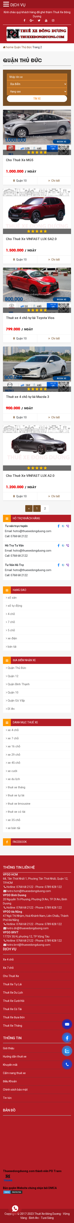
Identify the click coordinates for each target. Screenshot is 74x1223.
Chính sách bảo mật (15, 1089)
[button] (6, 4)
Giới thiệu (8, 1048)
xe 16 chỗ (13, 746)
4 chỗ (11, 614)
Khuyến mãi (10, 1064)
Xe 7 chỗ (8, 967)
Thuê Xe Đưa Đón (14, 1017)
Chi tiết (55, 180)
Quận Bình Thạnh (18, 684)
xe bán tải (13, 828)
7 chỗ (11, 622)
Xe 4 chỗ (8, 959)
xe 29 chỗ (13, 754)
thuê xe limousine (18, 803)
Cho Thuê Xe (11, 976)
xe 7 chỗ (13, 738)
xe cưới (12, 771)
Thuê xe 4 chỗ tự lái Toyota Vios (30, 318)
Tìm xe (37, 98)
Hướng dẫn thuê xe (14, 1056)
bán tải (11, 646)
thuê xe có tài (16, 811)
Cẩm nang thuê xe (14, 1073)
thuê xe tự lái (15, 795)
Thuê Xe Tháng (12, 1025)
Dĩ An (11, 709)
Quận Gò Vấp (16, 700)
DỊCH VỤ (17, 5)
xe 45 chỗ (13, 762)
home (9, 47)
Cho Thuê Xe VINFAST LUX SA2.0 (31, 239)
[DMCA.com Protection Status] (13, 1193)
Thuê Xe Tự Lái (12, 984)
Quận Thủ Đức (23, 47)
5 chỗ (11, 630)
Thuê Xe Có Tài (12, 1009)
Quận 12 (12, 676)
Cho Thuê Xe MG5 (19, 160)
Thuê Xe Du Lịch (13, 992)
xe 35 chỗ (13, 820)
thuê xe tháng (16, 787)
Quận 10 (12, 692)
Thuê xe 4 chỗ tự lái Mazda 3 (27, 397)
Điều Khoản (10, 1081)
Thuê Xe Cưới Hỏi (13, 1000)
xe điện (12, 638)
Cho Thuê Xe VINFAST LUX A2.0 (30, 476)
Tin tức (7, 1097)
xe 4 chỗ (13, 730)
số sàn (12, 597)
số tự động (14, 605)
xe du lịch (13, 779)
